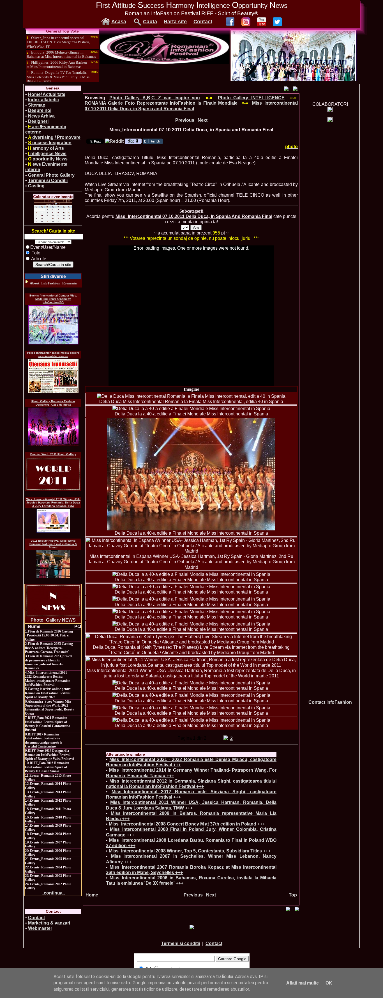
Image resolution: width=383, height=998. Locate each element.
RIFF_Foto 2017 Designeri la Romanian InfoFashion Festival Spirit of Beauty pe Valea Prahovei (49, 755)
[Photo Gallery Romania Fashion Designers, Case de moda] (53, 427)
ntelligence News (47, 153)
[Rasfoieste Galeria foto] (164, 62)
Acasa (118, 21)
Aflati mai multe (302, 983)
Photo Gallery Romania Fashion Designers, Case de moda (53, 403)
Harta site (175, 21)
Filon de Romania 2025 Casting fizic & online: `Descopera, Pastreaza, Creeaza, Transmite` (49, 648)
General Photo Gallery (51, 175)
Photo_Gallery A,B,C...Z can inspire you (154, 97)
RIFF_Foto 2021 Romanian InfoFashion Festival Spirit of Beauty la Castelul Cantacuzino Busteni (47, 724)
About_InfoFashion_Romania (53, 283)
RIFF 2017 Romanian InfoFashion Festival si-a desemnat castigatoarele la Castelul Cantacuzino (43, 740)
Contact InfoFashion (330, 702)
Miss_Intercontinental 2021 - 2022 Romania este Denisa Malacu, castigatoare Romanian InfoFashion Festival (47, 679)
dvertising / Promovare (54, 137)
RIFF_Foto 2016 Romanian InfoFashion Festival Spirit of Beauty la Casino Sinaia (47, 767)
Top (293, 895)
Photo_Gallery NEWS (53, 620)
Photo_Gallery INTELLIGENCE (251, 97)
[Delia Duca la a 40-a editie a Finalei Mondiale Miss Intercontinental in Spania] (191, 408)
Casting (36, 185)
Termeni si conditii (180, 943)
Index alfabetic (43, 99)
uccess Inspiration (49, 142)
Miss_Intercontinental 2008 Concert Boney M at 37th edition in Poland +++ (187, 824)
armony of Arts (46, 148)
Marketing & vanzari (49, 923)
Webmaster (40, 928)
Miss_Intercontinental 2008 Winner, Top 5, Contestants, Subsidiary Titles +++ (190, 850)
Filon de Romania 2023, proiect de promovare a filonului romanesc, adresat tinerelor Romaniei (48, 662)
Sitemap (36, 105)
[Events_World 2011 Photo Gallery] (53, 474)
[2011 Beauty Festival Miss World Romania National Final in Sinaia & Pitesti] (53, 564)
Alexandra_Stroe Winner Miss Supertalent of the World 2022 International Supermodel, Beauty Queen (49, 708)
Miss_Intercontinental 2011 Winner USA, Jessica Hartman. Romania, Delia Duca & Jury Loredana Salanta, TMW (53, 502)
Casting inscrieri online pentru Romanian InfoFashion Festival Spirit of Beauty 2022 (48, 693)
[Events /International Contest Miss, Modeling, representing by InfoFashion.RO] (53, 324)
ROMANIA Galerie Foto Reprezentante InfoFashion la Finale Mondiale (161, 103)
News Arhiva (41, 116)
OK (329, 983)
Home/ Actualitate (46, 94)
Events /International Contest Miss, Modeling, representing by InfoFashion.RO (53, 299)
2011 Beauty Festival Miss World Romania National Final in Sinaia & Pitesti (53, 544)
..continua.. (53, 893)
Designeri (38, 121)
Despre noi (39, 110)
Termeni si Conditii (48, 180)
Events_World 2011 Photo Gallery (53, 454)
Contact (202, 21)
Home (92, 895)
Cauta (150, 21)
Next (202, 120)
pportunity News (48, 159)
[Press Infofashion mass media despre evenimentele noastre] (53, 376)
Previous (184, 120)
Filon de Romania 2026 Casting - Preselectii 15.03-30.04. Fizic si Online (49, 635)
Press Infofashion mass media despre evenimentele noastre (53, 354)
